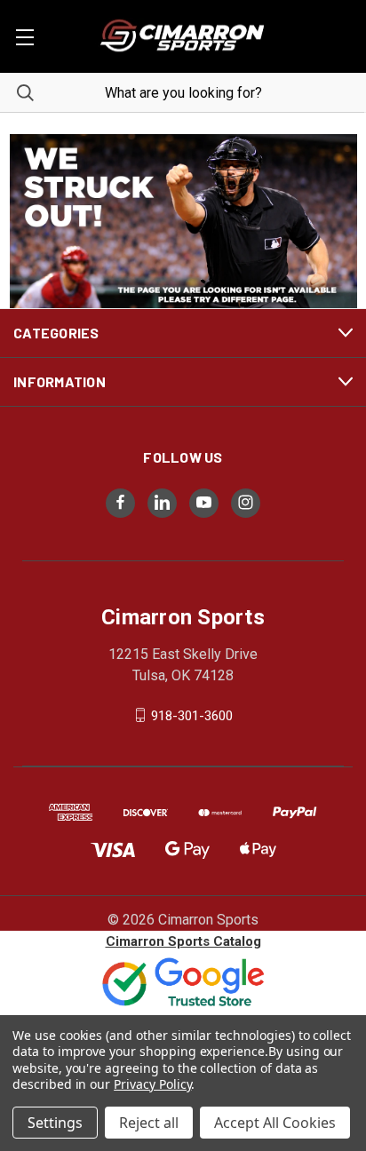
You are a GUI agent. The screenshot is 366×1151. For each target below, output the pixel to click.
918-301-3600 (192, 715)
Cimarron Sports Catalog (183, 941)
